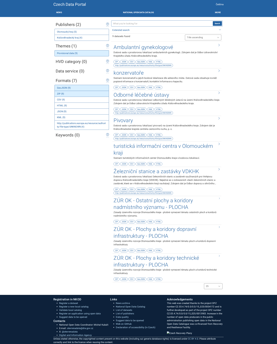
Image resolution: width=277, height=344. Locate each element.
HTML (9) (62, 105)
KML (150, 62)
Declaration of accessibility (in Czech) (135, 327)
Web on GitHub (124, 324)
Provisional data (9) (67, 53)
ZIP (116, 62)
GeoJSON (141, 62)
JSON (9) (62, 111)
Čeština (220, 4)
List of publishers (125, 313)
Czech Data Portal (69, 4)
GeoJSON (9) (64, 87)
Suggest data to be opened (73, 317)
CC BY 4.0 (193, 338)
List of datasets (124, 310)
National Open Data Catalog (130, 306)
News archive (123, 303)
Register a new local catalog (74, 306)
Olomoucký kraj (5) (67, 31)
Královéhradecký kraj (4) (69, 37)
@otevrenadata (70, 331)
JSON (124, 62)
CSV (131, 62)
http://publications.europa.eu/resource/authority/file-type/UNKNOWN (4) (81, 125)
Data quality (122, 317)
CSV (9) (61, 99)
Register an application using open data (80, 313)
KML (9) (61, 117)
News (59, 12)
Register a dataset (68, 303)
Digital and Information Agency (75, 335)
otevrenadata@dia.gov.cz (80, 328)
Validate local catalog (70, 310)
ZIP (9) (60, 93)
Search (217, 23)
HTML (158, 62)
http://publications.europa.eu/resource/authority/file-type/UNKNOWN (143, 65)
